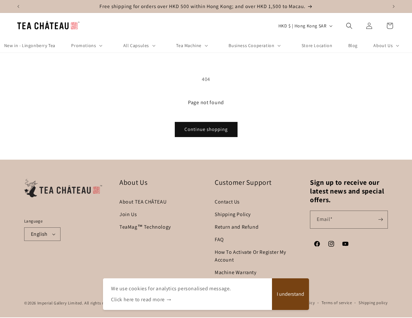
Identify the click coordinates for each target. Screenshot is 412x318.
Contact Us (227, 201)
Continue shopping (206, 129)
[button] (349, 26)
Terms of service (337, 302)
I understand (290, 294)
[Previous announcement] (18, 6)
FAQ (219, 239)
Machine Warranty (236, 272)
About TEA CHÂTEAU (142, 201)
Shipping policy (373, 302)
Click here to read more (138, 299)
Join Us (128, 214)
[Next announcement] (394, 6)
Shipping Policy (233, 214)
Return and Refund (236, 227)
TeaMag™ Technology (145, 227)
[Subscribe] (380, 220)
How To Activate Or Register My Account (250, 256)
